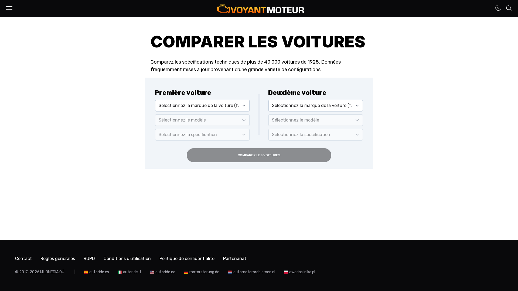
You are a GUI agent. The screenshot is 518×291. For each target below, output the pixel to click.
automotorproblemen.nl (254, 272)
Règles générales (57, 258)
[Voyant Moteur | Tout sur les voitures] (260, 9)
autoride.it (132, 272)
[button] (9, 8)
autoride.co (165, 272)
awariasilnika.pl (302, 272)
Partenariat (234, 258)
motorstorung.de (204, 272)
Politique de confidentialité (186, 258)
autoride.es (99, 272)
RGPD (89, 258)
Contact (23, 258)
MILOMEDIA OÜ (52, 272)
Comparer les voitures (259, 155)
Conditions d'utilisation (127, 258)
